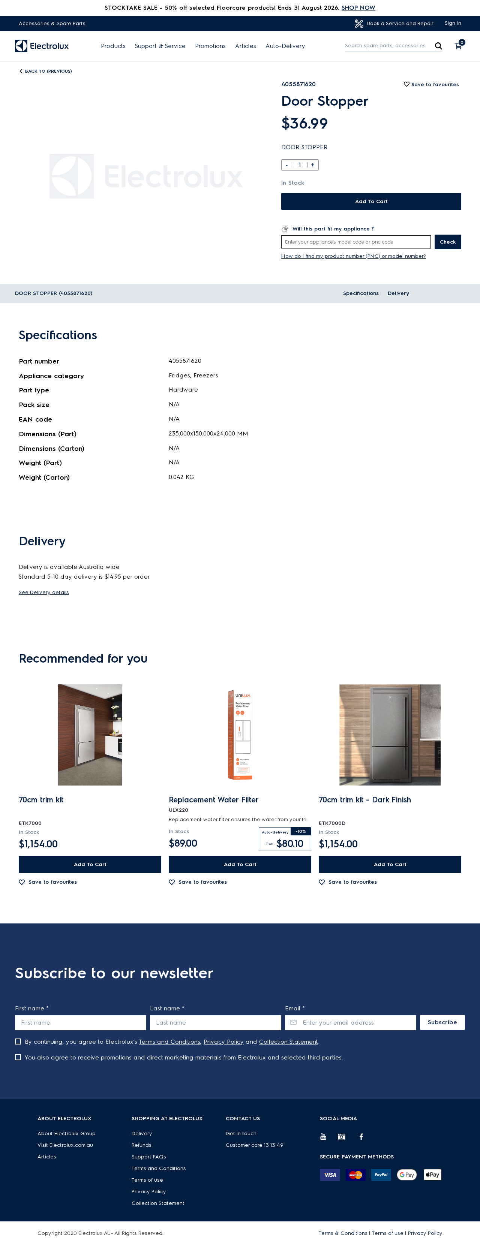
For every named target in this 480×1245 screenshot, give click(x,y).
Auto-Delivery (285, 46)
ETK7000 (30, 823)
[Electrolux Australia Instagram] (347, 1140)
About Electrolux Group (67, 1133)
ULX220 (178, 810)
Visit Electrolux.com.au (65, 1145)
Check (448, 242)
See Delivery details (44, 592)
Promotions (210, 46)
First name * (32, 1008)
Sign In (453, 23)
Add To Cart (371, 201)
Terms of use (147, 1180)
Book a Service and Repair (400, 23)
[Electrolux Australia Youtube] (329, 1140)
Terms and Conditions (169, 1041)
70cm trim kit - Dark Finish (365, 799)
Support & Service (160, 46)
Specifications (361, 293)
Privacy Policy (224, 1041)
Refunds (142, 1145)
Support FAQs (149, 1157)
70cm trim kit (41, 799)
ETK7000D (332, 823)
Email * (295, 1008)
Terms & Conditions (343, 1233)
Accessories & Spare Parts (52, 23)
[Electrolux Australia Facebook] (365, 1140)
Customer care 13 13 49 (255, 1145)
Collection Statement (288, 1041)
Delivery (398, 293)
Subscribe (442, 1022)
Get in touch (241, 1133)
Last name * (167, 1008)
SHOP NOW (358, 7)
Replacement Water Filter (214, 799)
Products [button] (113, 46)
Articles (245, 46)
